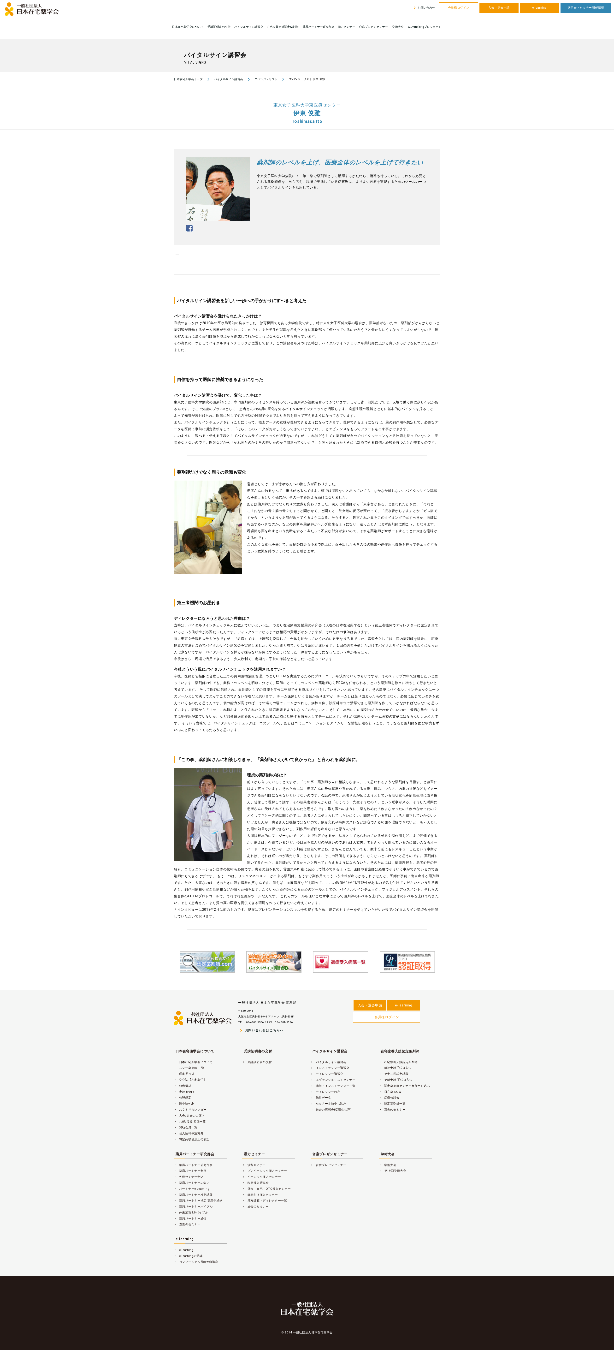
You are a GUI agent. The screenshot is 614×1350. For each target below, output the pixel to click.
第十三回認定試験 (393, 1074)
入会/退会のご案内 (189, 1115)
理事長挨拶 (184, 1074)
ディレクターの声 (325, 1092)
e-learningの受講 (188, 1256)
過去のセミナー (392, 1109)
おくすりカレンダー (190, 1109)
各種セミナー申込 (188, 1176)
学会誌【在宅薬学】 (190, 1080)
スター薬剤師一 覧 (189, 1068)
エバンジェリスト (265, 79)
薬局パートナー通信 (190, 1218)
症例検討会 (389, 1097)
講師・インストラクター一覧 (333, 1086)
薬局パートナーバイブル (193, 1206)
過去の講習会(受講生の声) (331, 1109)
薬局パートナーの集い (192, 1182)
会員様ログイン (458, 7)
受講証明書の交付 (218, 27)
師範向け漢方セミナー (260, 1194)
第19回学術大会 (392, 1170)
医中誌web (184, 1103)
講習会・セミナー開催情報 (586, 7)
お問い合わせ (423, 7)
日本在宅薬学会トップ (188, 79)
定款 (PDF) (184, 1092)
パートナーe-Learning (191, 1188)
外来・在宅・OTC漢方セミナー (266, 1188)
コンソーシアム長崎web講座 (196, 1262)
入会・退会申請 (499, 7)
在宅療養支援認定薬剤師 (283, 27)
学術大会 (398, 27)
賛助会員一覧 (185, 1127)
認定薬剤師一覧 (392, 1103)
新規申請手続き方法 (395, 1068)
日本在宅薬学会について (188, 27)
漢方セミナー (346, 27)
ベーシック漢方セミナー (261, 1176)
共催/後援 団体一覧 (190, 1121)
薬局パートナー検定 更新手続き (198, 1200)
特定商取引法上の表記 (192, 1139)
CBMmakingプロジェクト (424, 27)
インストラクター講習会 (330, 1068)
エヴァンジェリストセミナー (333, 1080)
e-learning (539, 7)
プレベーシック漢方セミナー (264, 1170)
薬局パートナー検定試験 (193, 1194)
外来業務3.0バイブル (191, 1212)
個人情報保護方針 (188, 1133)
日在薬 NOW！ (391, 1092)
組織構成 (182, 1086)
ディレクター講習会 (327, 1074)
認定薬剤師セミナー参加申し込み (404, 1086)
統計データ (321, 1097)
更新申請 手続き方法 (396, 1080)
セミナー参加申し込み (328, 1103)
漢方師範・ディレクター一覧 (264, 1200)
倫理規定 (182, 1097)
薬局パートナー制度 (190, 1170)
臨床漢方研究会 (255, 1182)
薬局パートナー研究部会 (318, 27)
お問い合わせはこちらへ (260, 1030)
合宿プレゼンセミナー (373, 27)
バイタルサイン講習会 (248, 27)
